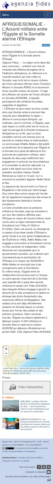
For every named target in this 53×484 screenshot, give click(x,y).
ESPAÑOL (38, 458)
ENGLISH (30, 458)
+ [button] (6, 349)
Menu (5, 15)
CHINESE (25, 461)
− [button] (6, 353)
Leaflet (5, 368)
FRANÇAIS (6, 461)
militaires (46, 45)
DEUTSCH (16, 461)
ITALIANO (21, 458)
